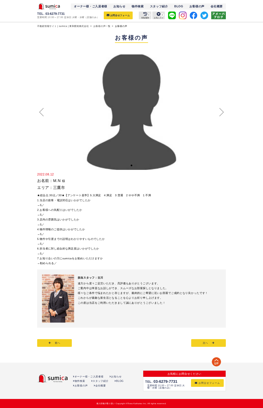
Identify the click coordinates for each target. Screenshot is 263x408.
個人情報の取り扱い (105, 403)
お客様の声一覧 (102, 26)
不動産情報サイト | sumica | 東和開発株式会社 (63, 26)
